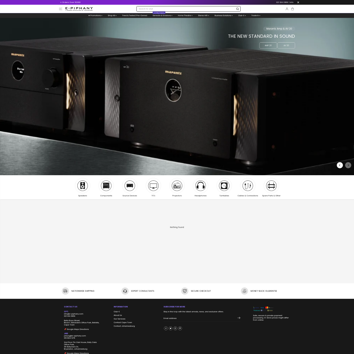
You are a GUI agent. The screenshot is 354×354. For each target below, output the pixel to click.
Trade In (255, 15)
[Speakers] (82, 185)
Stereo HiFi (203, 15)
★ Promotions (94, 15)
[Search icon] (237, 9)
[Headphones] (200, 185)
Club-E (241, 15)
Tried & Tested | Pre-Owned (134, 15)
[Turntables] (224, 185)
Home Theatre (184, 15)
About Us (118, 315)
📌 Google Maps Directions (76, 329)
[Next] (348, 165)
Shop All (112, 15)
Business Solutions (223, 15)
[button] (60, 8)
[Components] (106, 185)
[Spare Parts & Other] (271, 185)
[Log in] (286, 8)
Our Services (119, 319)
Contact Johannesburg (124, 326)
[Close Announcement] (298, 2)
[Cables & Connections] (247, 185)
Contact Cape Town (123, 322)
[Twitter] (170, 328)
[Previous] (340, 165)
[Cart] (292, 8)
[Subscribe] (239, 318)
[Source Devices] (129, 185)
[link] (271, 309)
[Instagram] (175, 328)
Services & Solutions (162, 15)
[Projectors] (177, 185)
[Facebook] (166, 328)
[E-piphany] (79, 9)
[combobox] (188, 9)
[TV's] (153, 185)
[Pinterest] (180, 328)
